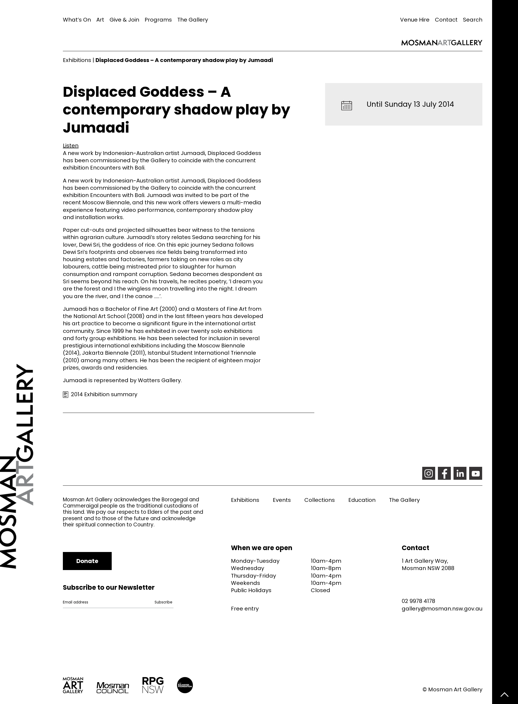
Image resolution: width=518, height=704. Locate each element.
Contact (446, 19)
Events (282, 500)
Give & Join (124, 19)
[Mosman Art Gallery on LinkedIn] (460, 473)
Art (100, 19)
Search (472, 19)
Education (362, 500)
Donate (87, 561)
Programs (158, 19)
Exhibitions (77, 60)
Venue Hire (415, 19)
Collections (319, 500)
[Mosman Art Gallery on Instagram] (428, 473)
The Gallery (192, 19)
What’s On (77, 19)
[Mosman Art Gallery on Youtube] (475, 473)
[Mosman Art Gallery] (31, 352)
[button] (71, 145)
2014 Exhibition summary (104, 394)
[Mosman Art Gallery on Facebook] (444, 473)
